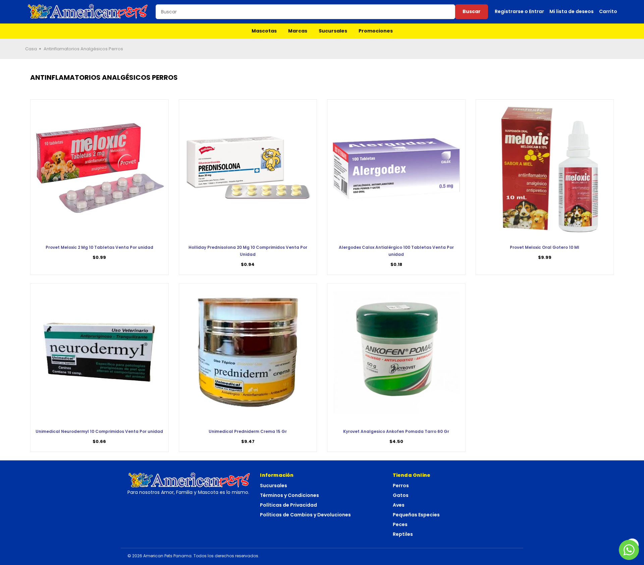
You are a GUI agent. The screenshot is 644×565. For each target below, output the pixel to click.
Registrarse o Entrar (519, 11)
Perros (401, 485)
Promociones (376, 30)
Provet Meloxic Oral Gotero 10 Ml (544, 247)
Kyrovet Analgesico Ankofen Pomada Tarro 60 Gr (396, 431)
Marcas (297, 30)
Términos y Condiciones (289, 495)
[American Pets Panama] (88, 11)
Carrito (608, 11)
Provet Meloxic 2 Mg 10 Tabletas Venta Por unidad (99, 247)
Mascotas (264, 30)
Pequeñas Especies (416, 514)
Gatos (401, 495)
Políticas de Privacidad (288, 505)
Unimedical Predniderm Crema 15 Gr (248, 431)
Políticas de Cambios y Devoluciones (305, 514)
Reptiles (403, 534)
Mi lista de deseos (571, 11)
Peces (400, 524)
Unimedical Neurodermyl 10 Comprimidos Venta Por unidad (99, 431)
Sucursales (333, 30)
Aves (399, 505)
